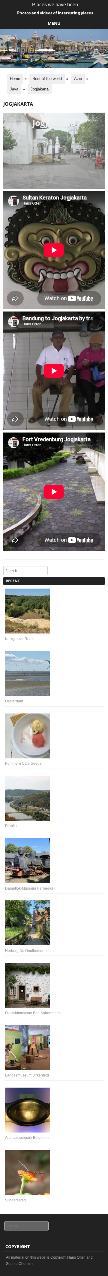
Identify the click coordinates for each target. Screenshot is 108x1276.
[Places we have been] (54, 66)
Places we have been (55, 4)
